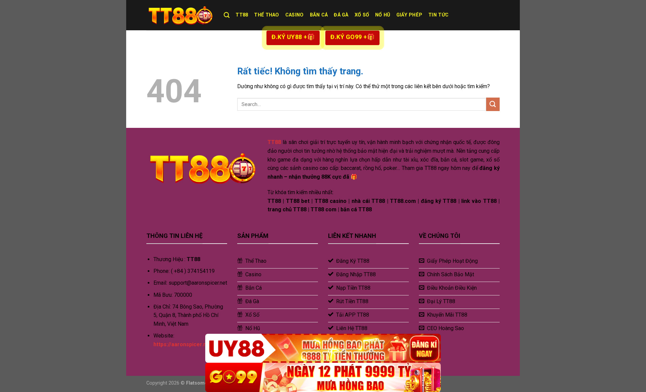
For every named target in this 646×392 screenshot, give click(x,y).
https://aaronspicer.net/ (183, 344)
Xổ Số (362, 15)
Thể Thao (266, 15)
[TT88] (180, 15)
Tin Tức (438, 15)
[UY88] (323, 348)
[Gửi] (493, 104)
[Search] (226, 15)
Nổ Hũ (382, 15)
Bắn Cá (319, 15)
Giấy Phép (409, 15)
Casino (294, 15)
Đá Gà (341, 15)
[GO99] (323, 377)
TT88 (242, 15)
